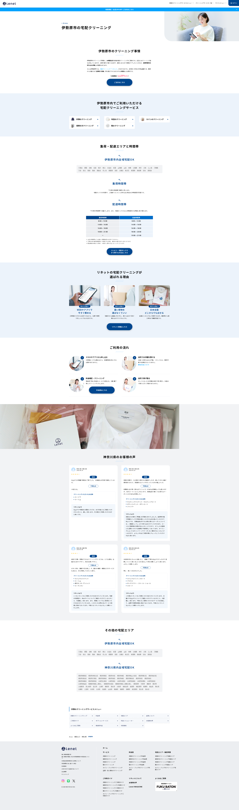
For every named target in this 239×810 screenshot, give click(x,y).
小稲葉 (135, 168)
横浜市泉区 (148, 678)
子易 (144, 168)
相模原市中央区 (108, 684)
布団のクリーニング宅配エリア (165, 762)
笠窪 (114, 168)
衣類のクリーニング (84, 119)
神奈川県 (84, 736)
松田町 (104, 689)
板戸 (99, 168)
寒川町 (157, 686)
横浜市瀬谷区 (130, 678)
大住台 (109, 168)
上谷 (125, 168)
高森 (93, 170)
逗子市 (95, 686)
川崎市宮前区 (151, 681)
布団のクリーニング (119, 119)
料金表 (98, 716)
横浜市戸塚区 (92, 678)
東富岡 (133, 170)
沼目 (116, 170)
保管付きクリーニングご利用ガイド (114, 785)
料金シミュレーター (127, 721)
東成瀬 (139, 170)
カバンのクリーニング (155, 119)
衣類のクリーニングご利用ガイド (113, 782)
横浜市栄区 (139, 678)
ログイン (235, 3)
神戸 (140, 168)
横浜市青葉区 (82, 681)
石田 (95, 168)
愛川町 (141, 689)
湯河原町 (134, 689)
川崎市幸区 (111, 681)
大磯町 (80, 689)
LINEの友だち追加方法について (70, 769)
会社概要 (64, 771)
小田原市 (81, 686)
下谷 (79, 170)
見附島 (150, 170)
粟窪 (85, 168)
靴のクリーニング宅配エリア (164, 765)
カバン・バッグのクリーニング (112, 768)
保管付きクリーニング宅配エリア (165, 759)
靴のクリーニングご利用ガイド (112, 791)
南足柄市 (138, 686)
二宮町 (86, 689)
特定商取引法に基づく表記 (69, 763)
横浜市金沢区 (153, 676)
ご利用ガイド (75, 721)
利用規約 (124, 725)
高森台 (99, 170)
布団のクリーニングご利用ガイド (113, 788)
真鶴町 (128, 689)
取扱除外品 (99, 725)
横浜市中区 (111, 676)
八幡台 (121, 170)
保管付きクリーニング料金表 (138, 759)
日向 (144, 170)
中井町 (92, 689)
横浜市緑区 (120, 678)
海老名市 (125, 686)
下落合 (80, 168)
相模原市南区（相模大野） (123, 684)
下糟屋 (156, 168)
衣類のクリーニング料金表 (137, 756)
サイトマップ (65, 774)
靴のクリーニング (118, 125)
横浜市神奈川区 (93, 676)
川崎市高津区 (131, 681)
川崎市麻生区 (82, 684)
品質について (150, 716)
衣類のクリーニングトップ (79, 716)
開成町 (116, 689)
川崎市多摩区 (141, 681)
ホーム (71, 736)
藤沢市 (155, 684)
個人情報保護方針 (66, 754)
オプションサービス (102, 721)
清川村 (147, 689)
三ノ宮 (150, 168)
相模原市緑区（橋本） (95, 684)
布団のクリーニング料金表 (137, 762)
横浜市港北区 (82, 678)
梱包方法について (143, 365)
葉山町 (151, 686)
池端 (90, 168)
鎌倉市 (149, 684)
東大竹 (127, 170)
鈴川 (84, 170)
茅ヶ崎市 (88, 686)
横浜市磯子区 (143, 676)
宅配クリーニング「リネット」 (109, 69)
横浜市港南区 (102, 678)
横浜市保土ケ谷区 (131, 676)
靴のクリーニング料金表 (136, 765)
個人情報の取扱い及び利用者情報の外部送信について (75, 757)
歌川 (104, 168)
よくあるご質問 (75, 725)
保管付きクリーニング (85, 125)
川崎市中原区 (121, 681)
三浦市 (101, 686)
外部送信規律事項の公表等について (71, 761)
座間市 (132, 686)
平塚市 (143, 684)
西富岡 (111, 170)
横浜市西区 (103, 676)
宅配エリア (124, 716)
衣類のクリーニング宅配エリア (165, 756)
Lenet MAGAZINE (135, 787)
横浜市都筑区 (92, 681)
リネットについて (135, 778)
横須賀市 (136, 684)
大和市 (119, 686)
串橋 (129, 168)
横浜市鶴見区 (82, 676)
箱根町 (122, 689)
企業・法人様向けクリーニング (112, 770)
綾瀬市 (145, 686)
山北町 (110, 689)
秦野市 (107, 686)
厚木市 (113, 686)
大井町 (98, 689)
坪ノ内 (105, 170)
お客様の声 (149, 721)
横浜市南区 (120, 676)
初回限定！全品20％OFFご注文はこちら (119, 9)
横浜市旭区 (111, 678)
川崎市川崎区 (102, 681)
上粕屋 (120, 168)
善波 (89, 170)
